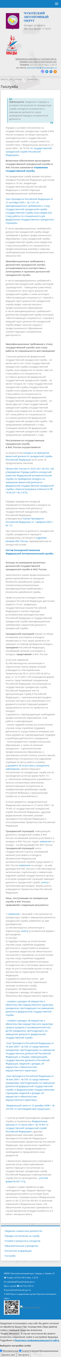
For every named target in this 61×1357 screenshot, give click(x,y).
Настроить (23, 1354)
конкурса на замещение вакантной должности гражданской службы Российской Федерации (29, 456)
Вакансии (32, 79)
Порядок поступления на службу (22, 1235)
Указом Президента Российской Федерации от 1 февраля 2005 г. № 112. (29, 522)
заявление (45, 841)
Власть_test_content (11, 79)
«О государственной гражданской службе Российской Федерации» (29, 151)
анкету (44, 882)
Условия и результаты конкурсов (22, 1240)
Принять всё (8, 1354)
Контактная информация (18, 1250)
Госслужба (10, 1255)
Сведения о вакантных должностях (23, 1230)
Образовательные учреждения (21, 1245)
